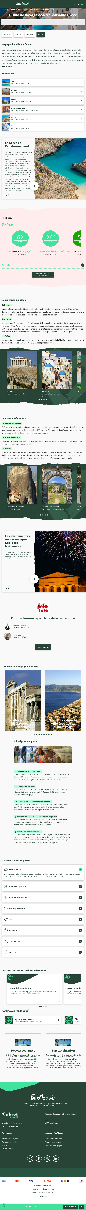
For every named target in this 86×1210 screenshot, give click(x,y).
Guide (40, 34)
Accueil (6, 9)
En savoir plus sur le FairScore (43, 275)
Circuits (29, 34)
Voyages (6, 34)
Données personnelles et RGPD (43, 1192)
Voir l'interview (43, 647)
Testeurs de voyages (53, 1145)
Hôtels (18, 34)
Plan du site (43, 1196)
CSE (46, 1119)
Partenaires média (9, 1142)
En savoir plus (70, 1207)
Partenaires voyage (10, 1138)
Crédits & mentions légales (43, 1185)
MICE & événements (53, 1123)
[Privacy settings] (4, 1205)
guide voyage (16, 9)
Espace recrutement (53, 1142)
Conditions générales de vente (43, 1189)
